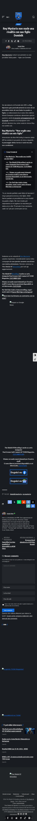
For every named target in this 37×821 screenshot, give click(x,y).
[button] (4, 17)
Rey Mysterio (7, 55)
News (18, 24)
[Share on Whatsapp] (12, 818)
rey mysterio (27, 494)
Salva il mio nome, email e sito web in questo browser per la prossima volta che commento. (19, 604)
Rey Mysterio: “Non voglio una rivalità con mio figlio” (17, 158)
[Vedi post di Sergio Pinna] (8, 47)
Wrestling (16, 267)
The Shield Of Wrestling (8, 809)
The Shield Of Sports (23, 809)
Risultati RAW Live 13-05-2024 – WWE (15, 749)
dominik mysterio (16, 494)
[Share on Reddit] (16, 818)
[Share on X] (11, 41)
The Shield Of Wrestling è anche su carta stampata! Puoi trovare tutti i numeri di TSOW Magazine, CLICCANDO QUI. (19, 165)
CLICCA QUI (17, 286)
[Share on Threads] (33, 502)
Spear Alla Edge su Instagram (22, 292)
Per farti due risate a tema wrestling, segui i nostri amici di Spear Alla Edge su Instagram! (18, 184)
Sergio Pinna (21, 46)
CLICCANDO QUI (15, 278)
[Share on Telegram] (20, 818)
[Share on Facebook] (8, 41)
